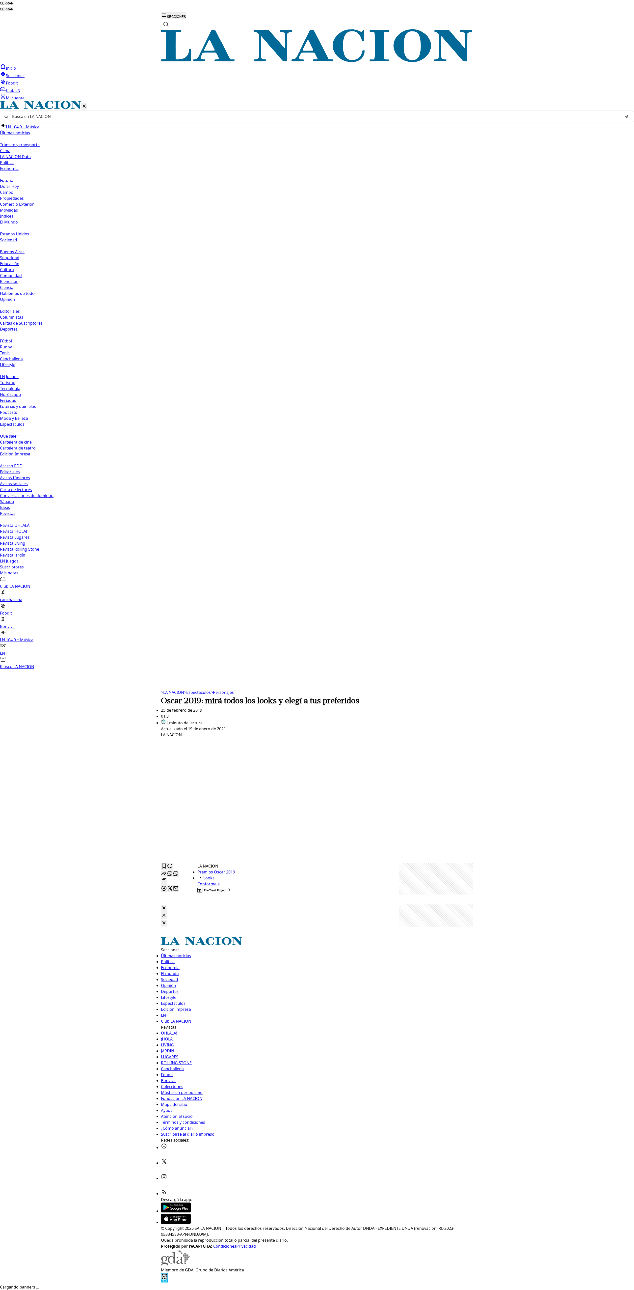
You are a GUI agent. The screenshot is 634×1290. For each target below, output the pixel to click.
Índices (6, 216)
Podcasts (8, 412)
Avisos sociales (14, 483)
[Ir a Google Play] (176, 1211)
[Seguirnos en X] (164, 1163)
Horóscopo (10, 394)
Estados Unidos (14, 234)
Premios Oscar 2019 (216, 872)
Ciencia (6, 287)
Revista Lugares (14, 537)
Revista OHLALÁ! (15, 525)
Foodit (12, 83)
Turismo (7, 382)
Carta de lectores (16, 489)
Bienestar (9, 281)
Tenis (5, 353)
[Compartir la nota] (164, 873)
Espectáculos (197, 692)
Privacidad (246, 1246)
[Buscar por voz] (627, 116)
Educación (9, 263)
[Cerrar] (84, 106)
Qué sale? (9, 436)
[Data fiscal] (164, 1281)
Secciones (15, 75)
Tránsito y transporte (20, 144)
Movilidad (9, 210)
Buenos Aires (12, 251)
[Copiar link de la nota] (164, 881)
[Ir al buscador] (166, 24)
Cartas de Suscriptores (21, 323)
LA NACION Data (15, 156)
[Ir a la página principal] (317, 60)
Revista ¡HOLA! (13, 531)
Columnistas (11, 317)
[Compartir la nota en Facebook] (164, 888)
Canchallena (11, 359)
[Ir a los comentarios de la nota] (170, 866)
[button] (317, 385)
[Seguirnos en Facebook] (164, 1147)
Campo (6, 192)
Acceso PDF (11, 466)
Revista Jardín (12, 555)
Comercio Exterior (17, 204)
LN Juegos (9, 376)
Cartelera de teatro (18, 448)
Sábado (7, 501)
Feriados (8, 400)
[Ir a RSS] (164, 1193)
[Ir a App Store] (176, 1222)
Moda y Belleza (14, 418)
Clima (5, 150)
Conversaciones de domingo (26, 495)
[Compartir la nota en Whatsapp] (170, 873)
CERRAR (6, 3)
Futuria (6, 180)
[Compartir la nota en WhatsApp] (176, 873)
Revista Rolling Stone (19, 549)
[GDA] (175, 1264)
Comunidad (11, 275)
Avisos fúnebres (15, 477)
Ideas (5, 507)
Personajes (222, 692)
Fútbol (6, 341)
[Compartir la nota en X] (170, 888)
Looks (208, 878)
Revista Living (12, 543)
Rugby (6, 347)
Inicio (11, 68)
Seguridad (9, 257)
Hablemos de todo (17, 293)
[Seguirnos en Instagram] (164, 1178)
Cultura (7, 269)
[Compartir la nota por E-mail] (176, 888)
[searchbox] (315, 116)
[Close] (164, 908)
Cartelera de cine (16, 442)
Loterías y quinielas (18, 406)
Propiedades (12, 198)
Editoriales (10, 311)
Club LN (13, 90)
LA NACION (172, 692)
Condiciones (224, 1246)
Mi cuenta (15, 98)
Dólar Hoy (9, 186)
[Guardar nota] (164, 866)
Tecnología (10, 388)
